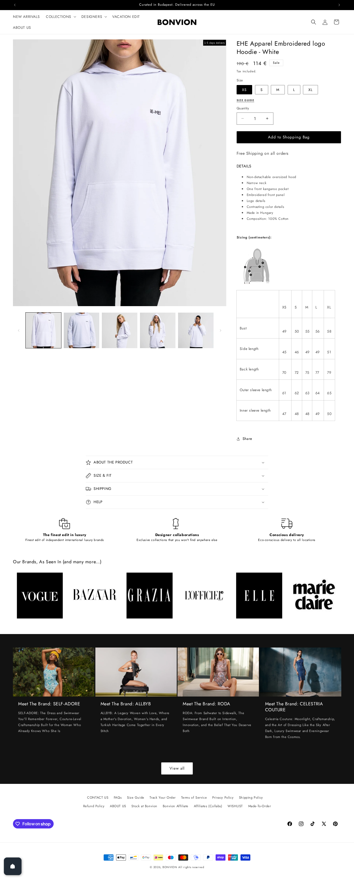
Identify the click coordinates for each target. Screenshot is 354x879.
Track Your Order (163, 797)
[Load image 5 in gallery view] (196, 330)
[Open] (13, 866)
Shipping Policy (251, 797)
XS (244, 89)
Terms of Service (194, 797)
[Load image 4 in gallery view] (157, 330)
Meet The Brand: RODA (206, 704)
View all (177, 768)
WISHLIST (235, 806)
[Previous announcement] (14, 5)
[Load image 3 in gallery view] (119, 330)
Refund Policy (94, 806)
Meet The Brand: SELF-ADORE (49, 704)
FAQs (118, 797)
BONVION (169, 867)
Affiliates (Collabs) (208, 806)
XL (310, 89)
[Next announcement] (339, 5)
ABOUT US (118, 806)
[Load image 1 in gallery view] (43, 330)
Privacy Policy (222, 797)
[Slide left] (18, 330)
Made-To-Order (259, 806)
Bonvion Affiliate (175, 806)
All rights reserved (191, 867)
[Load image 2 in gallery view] (81, 330)
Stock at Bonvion (144, 806)
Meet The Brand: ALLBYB (126, 704)
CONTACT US (97, 797)
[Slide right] (220, 330)
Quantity (243, 108)
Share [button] (247, 438)
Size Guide (135, 797)
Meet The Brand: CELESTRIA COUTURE (294, 707)
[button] (60, 16)
